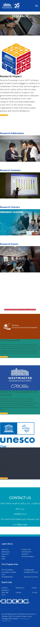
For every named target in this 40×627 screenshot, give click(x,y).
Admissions (6, 552)
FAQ (3, 559)
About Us (5, 549)
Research (25, 554)
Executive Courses (31, 577)
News (4, 556)
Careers (24, 592)
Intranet (9, 588)
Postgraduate (29, 570)
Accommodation (28, 556)
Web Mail (9, 592)
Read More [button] (4, 357)
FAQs (19, 524)
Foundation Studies (13, 572)
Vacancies (5, 554)
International (26, 552)
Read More (4, 115)
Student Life (26, 549)
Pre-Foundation (13, 570)
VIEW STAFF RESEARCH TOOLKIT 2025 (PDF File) (20, 309)
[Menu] (36, 5)
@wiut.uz (21, 514)
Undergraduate (13, 577)
